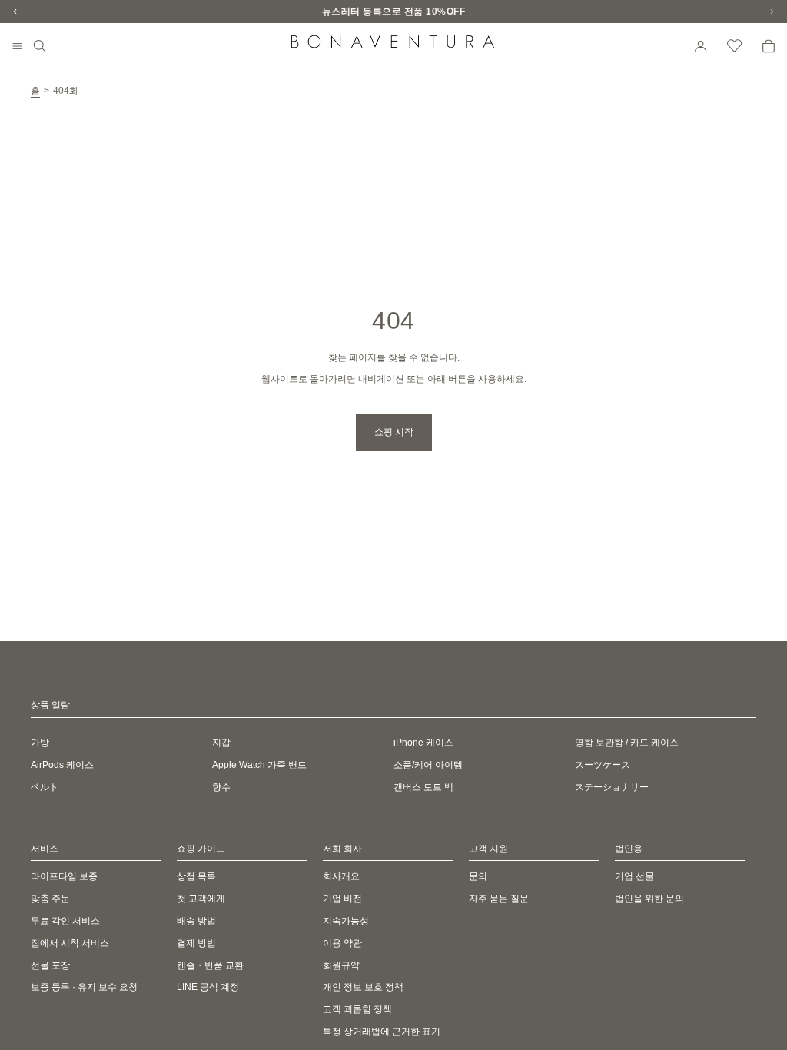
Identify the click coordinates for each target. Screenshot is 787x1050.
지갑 (221, 742)
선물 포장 (50, 965)
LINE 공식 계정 (208, 987)
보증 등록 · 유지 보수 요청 (84, 987)
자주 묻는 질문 (499, 898)
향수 (221, 787)
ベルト (44, 787)
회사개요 (341, 877)
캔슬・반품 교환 (210, 965)
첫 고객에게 (201, 898)
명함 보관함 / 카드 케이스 (627, 742)
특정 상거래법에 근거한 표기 (381, 1031)
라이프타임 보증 (64, 877)
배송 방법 (196, 920)
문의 (478, 877)
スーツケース (602, 764)
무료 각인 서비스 (65, 920)
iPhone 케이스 (423, 742)
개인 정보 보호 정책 (363, 987)
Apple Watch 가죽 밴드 (259, 764)
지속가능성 (346, 920)
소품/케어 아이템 (428, 764)
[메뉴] (17, 47)
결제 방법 (196, 943)
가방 (40, 742)
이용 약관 (342, 943)
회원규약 (341, 965)
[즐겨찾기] (735, 46)
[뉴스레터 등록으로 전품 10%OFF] (393, 11)
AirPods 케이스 (62, 764)
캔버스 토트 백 (423, 787)
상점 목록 (196, 877)
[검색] (40, 46)
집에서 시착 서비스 (70, 943)
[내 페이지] (701, 46)
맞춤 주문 (50, 898)
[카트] (768, 46)
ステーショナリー (612, 787)
